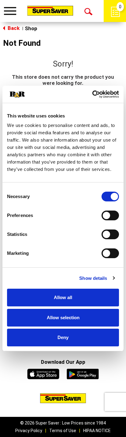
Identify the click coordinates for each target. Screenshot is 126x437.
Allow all (63, 297)
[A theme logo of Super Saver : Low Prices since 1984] (50, 10)
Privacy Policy (28, 430)
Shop (31, 28)
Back (13, 28)
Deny (63, 337)
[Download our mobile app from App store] (43, 373)
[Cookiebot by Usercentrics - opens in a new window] (92, 94)
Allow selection (63, 317)
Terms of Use (62, 430)
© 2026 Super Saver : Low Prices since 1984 (63, 423)
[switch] (110, 215)
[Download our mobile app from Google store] (83, 373)
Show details (93, 278)
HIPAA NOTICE (97, 430)
